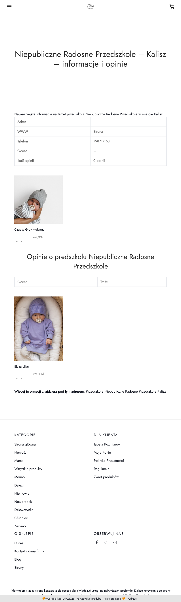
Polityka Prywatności (109, 460)
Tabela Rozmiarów (107, 444)
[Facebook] (97, 543)
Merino (19, 476)
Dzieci (19, 485)
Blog (17, 559)
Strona (98, 131)
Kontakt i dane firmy (29, 551)
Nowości (20, 452)
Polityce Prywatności (138, 595)
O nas (18, 543)
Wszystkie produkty (28, 468)
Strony (19, 567)
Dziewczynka (23, 509)
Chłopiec (21, 517)
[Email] (115, 543)
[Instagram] (105, 543)
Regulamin (101, 468)
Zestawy (20, 526)
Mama (18, 460)
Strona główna (25, 444)
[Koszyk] (171, 6)
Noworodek (23, 501)
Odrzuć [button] (132, 599)
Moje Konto (102, 452)
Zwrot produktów (106, 476)
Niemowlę (21, 493)
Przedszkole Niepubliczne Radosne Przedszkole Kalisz (126, 391)
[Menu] (9, 7)
